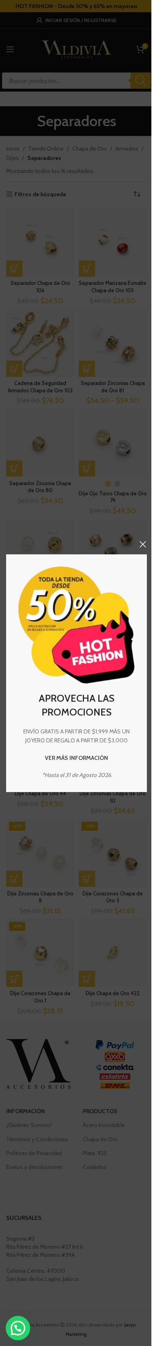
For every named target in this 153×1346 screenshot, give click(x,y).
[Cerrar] (143, 544)
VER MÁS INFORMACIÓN (76, 758)
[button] (18, 1328)
